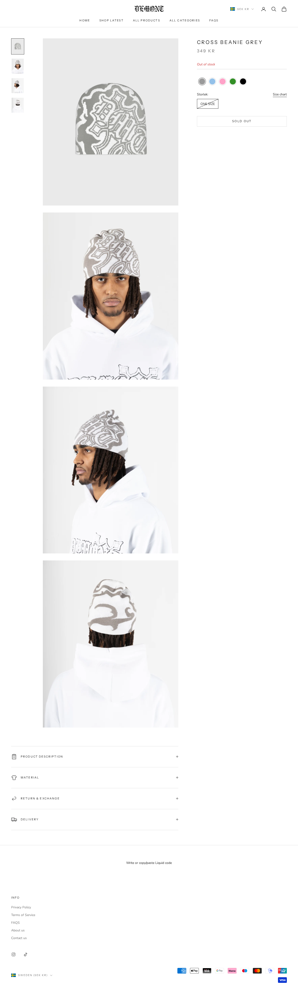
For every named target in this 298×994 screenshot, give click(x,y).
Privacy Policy (21, 907)
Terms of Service (23, 915)
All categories (184, 20)
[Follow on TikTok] (25, 954)
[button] (202, 82)
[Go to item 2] (17, 66)
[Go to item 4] (17, 105)
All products (146, 20)
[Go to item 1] (17, 46)
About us (18, 930)
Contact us (19, 938)
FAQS (214, 20)
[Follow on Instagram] (13, 954)
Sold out (242, 121)
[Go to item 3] (17, 86)
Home (84, 20)
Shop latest (111, 20)
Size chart (280, 94)
